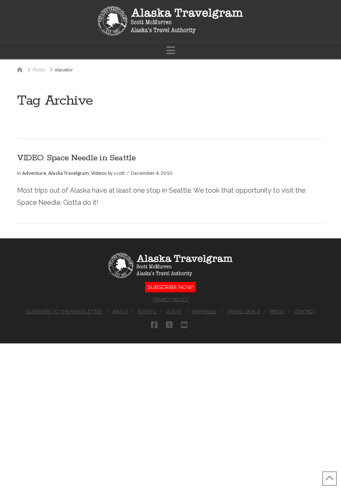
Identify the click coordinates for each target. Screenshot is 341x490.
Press (276, 311)
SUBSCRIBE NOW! (170, 287)
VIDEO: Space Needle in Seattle (76, 158)
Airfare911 (204, 311)
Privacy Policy (170, 299)
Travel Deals (243, 311)
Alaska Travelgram (68, 173)
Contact (304, 311)
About (120, 311)
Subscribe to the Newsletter (64, 311)
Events (147, 311)
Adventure (34, 173)
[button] (170, 50)
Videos (99, 173)
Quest (174, 311)
